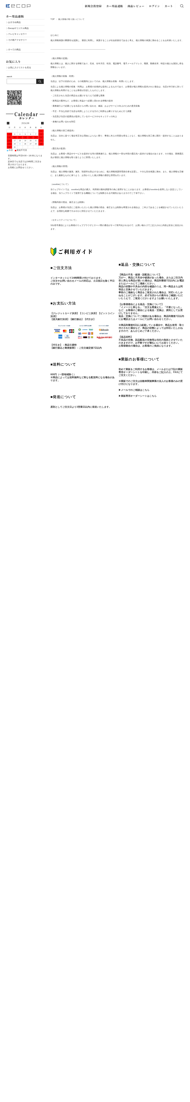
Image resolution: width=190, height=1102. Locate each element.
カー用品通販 (114, 6)
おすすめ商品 (14, 22)
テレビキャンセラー (17, 34)
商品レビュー (136, 6)
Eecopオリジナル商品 (18, 28)
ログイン (154, 6)
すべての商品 (14, 49)
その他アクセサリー (17, 40)
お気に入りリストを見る (19, 67)
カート (168, 6)
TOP (52, 19)
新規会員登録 (93, 6)
